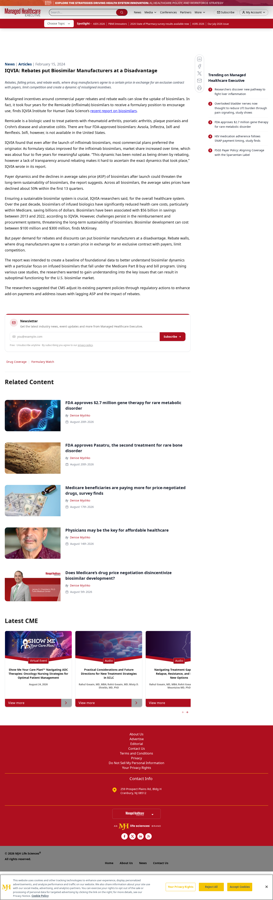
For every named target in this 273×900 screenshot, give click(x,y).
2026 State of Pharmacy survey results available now (159, 24)
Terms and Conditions (136, 753)
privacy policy (85, 345)
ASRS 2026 (198, 24)
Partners (185, 12)
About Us (136, 734)
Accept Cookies (240, 887)
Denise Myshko (80, 415)
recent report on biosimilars (113, 110)
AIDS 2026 (99, 24)
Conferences (168, 12)
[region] (136, 887)
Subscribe (170, 336)
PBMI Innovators (117, 24)
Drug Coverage (16, 362)
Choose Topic (56, 23)
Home (109, 863)
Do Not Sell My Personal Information (136, 763)
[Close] (266, 886)
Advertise (137, 739)
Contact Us (136, 748)
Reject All (211, 887)
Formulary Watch (42, 362)
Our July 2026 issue (218, 24)
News (137, 12)
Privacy (136, 758)
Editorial (136, 744)
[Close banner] (268, 5)
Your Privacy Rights (136, 767)
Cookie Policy (40, 896)
